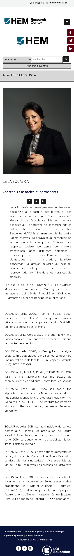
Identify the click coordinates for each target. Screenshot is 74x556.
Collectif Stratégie (54, 532)
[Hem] (37, 41)
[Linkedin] (30, 548)
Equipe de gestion (13, 536)
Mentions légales (33, 532)
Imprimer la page (58, 3)
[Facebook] (18, 548)
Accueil (7, 75)
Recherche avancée (37, 66)
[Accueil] (28, 21)
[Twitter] (24, 548)
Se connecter (37, 3)
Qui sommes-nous (12, 532)
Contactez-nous (34, 536)
